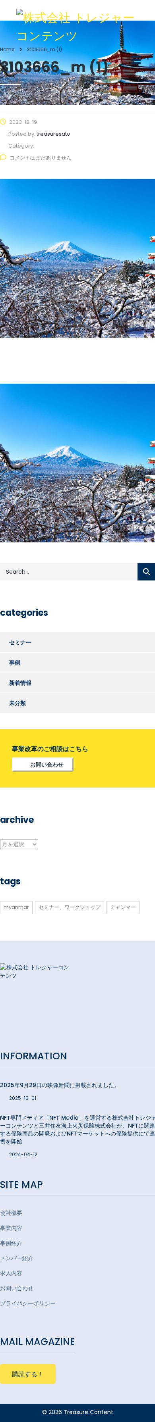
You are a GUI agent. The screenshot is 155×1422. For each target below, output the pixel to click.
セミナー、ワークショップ (70, 907)
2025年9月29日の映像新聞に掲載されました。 (60, 1085)
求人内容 (11, 1273)
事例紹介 (11, 1243)
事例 (14, 663)
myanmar (16, 907)
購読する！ (28, 1374)
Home (7, 49)
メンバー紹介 (16, 1258)
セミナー (20, 642)
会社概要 (11, 1213)
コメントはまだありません (41, 157)
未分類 (17, 703)
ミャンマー (123, 907)
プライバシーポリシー (28, 1303)
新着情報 (20, 683)
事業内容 (11, 1228)
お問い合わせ (47, 765)
